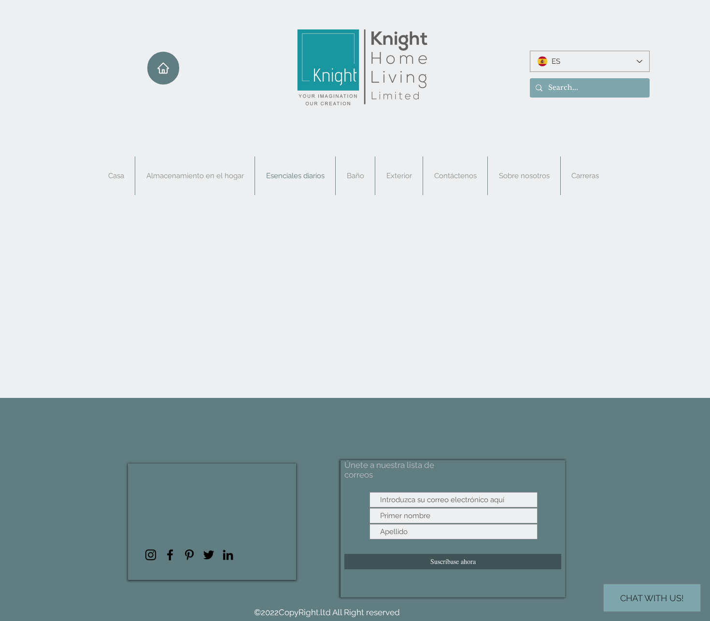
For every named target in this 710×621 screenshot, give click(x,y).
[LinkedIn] (228, 555)
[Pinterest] (189, 555)
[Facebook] (170, 555)
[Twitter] (208, 555)
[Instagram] (150, 555)
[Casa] (163, 68)
